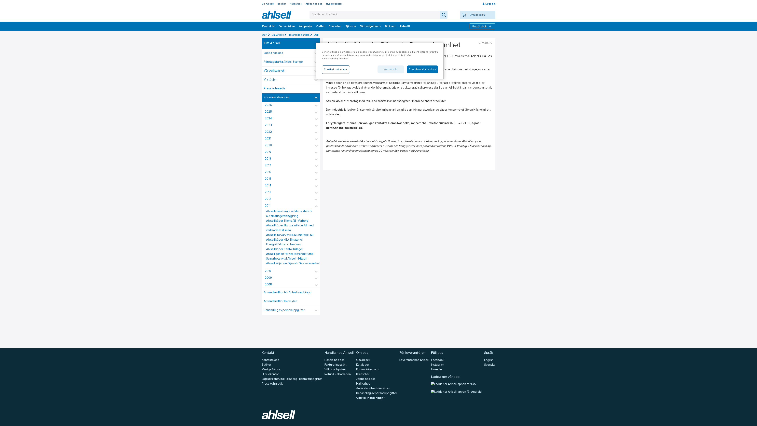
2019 (268, 152)
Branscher (335, 26)
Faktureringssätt (335, 365)
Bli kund (390, 26)
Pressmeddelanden (299, 35)
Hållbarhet (296, 4)
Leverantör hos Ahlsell (414, 360)
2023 (268, 125)
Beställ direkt (479, 26)
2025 (268, 112)
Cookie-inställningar (370, 398)
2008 (268, 284)
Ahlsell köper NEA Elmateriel (284, 240)
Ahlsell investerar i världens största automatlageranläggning (289, 214)
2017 (268, 165)
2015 (268, 179)
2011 (316, 35)
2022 (268, 132)
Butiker (282, 4)
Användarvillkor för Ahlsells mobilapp (287, 292)
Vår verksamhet (274, 71)
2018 (268, 159)
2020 (268, 145)
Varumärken (287, 26)
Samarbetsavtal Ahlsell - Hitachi (286, 259)
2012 (268, 199)
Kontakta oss (270, 360)
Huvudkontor (270, 374)
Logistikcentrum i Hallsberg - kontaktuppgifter (292, 379)
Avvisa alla (390, 69)
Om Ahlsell (268, 4)
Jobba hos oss (314, 4)
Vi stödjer (270, 79)
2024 (268, 118)
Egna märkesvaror (367, 369)
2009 (268, 278)
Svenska (489, 365)
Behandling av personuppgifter (284, 310)
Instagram (437, 365)
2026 (268, 105)
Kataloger (362, 365)
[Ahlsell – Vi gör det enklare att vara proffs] (276, 15)
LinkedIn (436, 369)
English (488, 360)
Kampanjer (305, 26)
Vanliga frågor (271, 369)
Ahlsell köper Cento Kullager (284, 249)
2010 (268, 271)
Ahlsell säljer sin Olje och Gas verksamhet (293, 263)
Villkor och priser (335, 369)
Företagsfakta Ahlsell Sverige (283, 62)
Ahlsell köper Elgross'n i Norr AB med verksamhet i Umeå (290, 228)
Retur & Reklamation (337, 374)
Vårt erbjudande (370, 26)
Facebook (437, 360)
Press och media (274, 88)
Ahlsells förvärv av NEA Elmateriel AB (289, 235)
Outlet (320, 26)
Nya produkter (334, 4)
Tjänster (350, 26)
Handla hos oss (334, 360)
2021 (268, 138)
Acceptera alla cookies (422, 69)
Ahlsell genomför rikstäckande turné (289, 254)
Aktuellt (404, 26)
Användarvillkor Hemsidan (280, 301)
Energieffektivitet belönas (283, 244)
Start (264, 35)
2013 (268, 192)
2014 (268, 185)
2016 (268, 172)
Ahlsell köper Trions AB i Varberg (287, 221)
